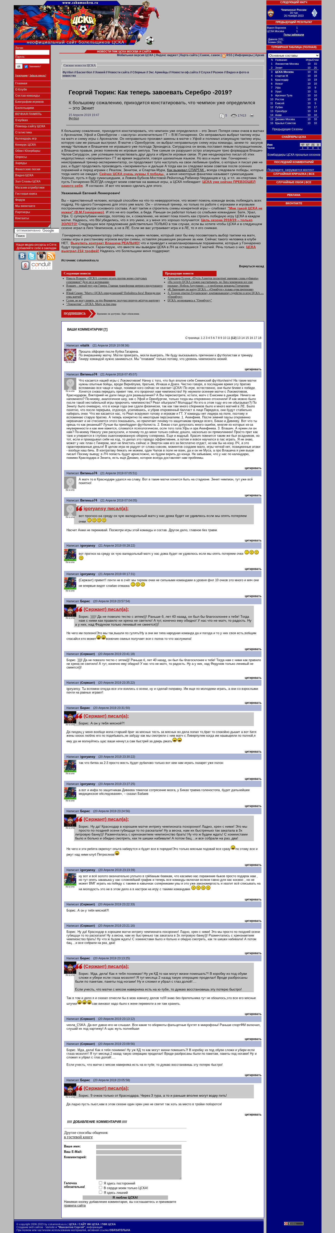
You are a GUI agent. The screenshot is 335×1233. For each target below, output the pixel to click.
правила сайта (75, 1205)
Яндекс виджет (167, 55)
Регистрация (21, 75)
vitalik (84, 345)
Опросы (21, 157)
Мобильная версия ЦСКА (135, 55)
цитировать (253, 369)
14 (243, 338)
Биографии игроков (29, 101)
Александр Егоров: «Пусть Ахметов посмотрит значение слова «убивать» (213, 278)
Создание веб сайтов (29, 1227)
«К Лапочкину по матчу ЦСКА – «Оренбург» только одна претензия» (211, 289)
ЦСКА (73, 1224)
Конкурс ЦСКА (25, 144)
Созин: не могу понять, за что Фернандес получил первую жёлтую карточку (113, 300)
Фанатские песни (27, 169)
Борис (85, 601)
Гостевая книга (26, 193)
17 (255, 338)
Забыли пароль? (38, 75)
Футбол (68, 72)
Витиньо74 (88, 374)
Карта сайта (189, 55)
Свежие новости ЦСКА (80, 65)
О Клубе (21, 89)
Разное (218, 72)
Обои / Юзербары (27, 151)
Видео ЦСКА (24, 175)
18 (259, 338)
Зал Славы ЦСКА (28, 181)
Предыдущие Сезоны (287, 129)
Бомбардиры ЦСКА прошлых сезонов (294, 154)
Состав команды (27, 95)
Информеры (244, 55)
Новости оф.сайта (184, 72)
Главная (21, 83)
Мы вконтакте (25, 206)
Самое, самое (210, 55)
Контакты (22, 218)
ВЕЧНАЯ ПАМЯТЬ (28, 114)
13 (239, 338)
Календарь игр (26, 138)
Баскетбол (84, 72)
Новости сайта (118, 72)
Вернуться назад (251, 266)
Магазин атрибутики (29, 187)
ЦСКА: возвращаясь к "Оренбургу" (190, 300)
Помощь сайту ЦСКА (30, 126)
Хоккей (100, 72)
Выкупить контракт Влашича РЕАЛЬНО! (105, 243)
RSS (229, 55)
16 (251, 338)
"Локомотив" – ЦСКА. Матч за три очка (91, 304)
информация (95, 1227)
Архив (259, 55)
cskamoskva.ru (88, 260)
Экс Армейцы (158, 72)
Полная (310, 47)
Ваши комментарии (85, 329)
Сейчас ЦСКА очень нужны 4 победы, (132, 174)
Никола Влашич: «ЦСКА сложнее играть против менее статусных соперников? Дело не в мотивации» (106, 280)
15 (247, 338)
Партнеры (22, 212)
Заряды (21, 163)
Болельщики (24, 108)
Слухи (205, 72)
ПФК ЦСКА (109, 1224)
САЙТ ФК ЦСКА (89, 1224)
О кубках (21, 120)
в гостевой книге (78, 1137)
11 (228, 338)
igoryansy (87, 545)
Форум (20, 200)
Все (311, 173)
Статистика (23, 132)
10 (224, 338)
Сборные (139, 72)
